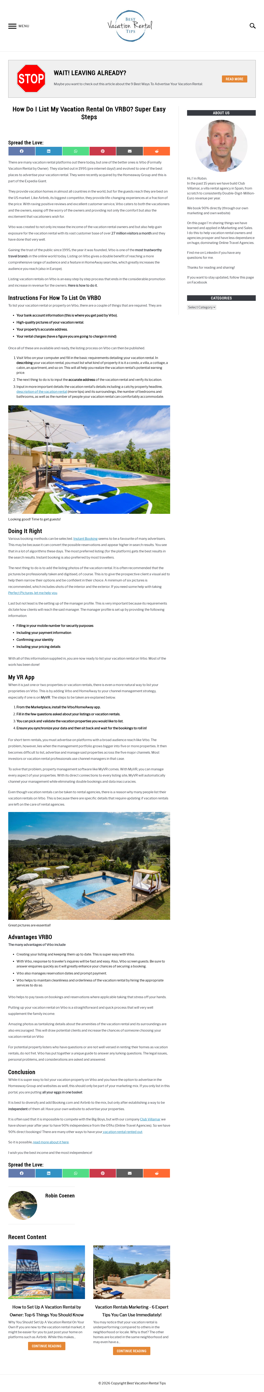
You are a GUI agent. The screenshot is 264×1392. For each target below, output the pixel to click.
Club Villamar (150, 1119)
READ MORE (234, 79)
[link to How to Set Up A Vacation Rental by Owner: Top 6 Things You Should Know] (46, 1272)
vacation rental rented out (122, 1132)
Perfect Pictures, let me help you (32, 593)
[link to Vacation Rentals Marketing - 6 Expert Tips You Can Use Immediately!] (131, 1272)
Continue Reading (46, 1346)
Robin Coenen (60, 1195)
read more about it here (51, 1142)
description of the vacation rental (41, 392)
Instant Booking (85, 539)
